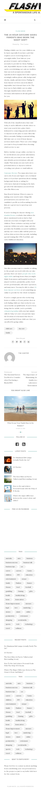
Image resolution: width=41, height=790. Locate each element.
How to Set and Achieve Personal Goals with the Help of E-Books (25, 488)
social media (22, 620)
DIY (18, 575)
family (8, 333)
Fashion (18, 583)
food (18, 587)
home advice (19, 599)
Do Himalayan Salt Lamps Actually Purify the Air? (22, 459)
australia (9, 558)
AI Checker (17, 467)
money (8, 612)
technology (29, 624)
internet (28, 604)
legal (7, 608)
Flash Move (20, 31)
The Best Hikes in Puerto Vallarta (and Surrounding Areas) (25, 478)
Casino (29, 571)
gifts (31, 591)
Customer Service (10, 173)
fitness (8, 587)
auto (19, 558)
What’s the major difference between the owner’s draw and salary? (24, 498)
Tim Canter (24, 44)
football (28, 587)
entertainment (11, 579)
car (22, 567)
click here (33, 771)
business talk (27, 562)
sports (8, 624)
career (8, 571)
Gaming (20, 591)
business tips (10, 567)
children (8, 575)
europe (24, 579)
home (8, 599)
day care (21, 329)
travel (8, 628)
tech (17, 624)
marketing (27, 608)
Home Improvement (13, 604)
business (30, 558)
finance (29, 583)
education (29, 575)
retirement (24, 616)
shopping (9, 620)
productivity (10, 616)
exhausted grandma (11, 311)
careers (18, 571)
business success (11, 562)
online (28, 612)
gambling (9, 591)
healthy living (20, 595)
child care (9, 329)
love (16, 608)
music (18, 612)
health (8, 595)
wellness (18, 628)
